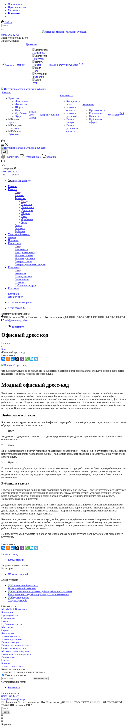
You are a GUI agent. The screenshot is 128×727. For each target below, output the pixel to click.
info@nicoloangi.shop (16, 320)
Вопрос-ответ (9, 657)
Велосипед (21, 609)
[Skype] (31, 359)
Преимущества (9, 615)
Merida (5, 609)
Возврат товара (10, 642)
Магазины (7, 627)
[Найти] (2, 29)
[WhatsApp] (27, 359)
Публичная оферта (11, 624)
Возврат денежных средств (16, 645)
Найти (6, 712)
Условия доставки (11, 639)
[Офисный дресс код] (13, 365)
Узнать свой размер (12, 666)
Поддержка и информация (16, 654)
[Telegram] (36, 359)
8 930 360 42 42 (10, 34)
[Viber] (22, 359)
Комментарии (16, 559)
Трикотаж (26, 204)
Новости (6, 621)
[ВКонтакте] (3, 359)
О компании (8, 618)
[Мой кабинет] (3, 141)
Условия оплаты (10, 636)
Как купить (21, 249)
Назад (18, 192)
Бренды (5, 663)
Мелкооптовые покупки (15, 651)
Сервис (5, 630)
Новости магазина (15, 675)
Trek (12, 609)
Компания (20, 273)
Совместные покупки (13, 648)
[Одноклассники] (8, 359)
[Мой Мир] (13, 359)
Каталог (19, 195)
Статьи (5, 660)
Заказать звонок (10, 174)
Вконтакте (18, 326)
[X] (17, 359)
